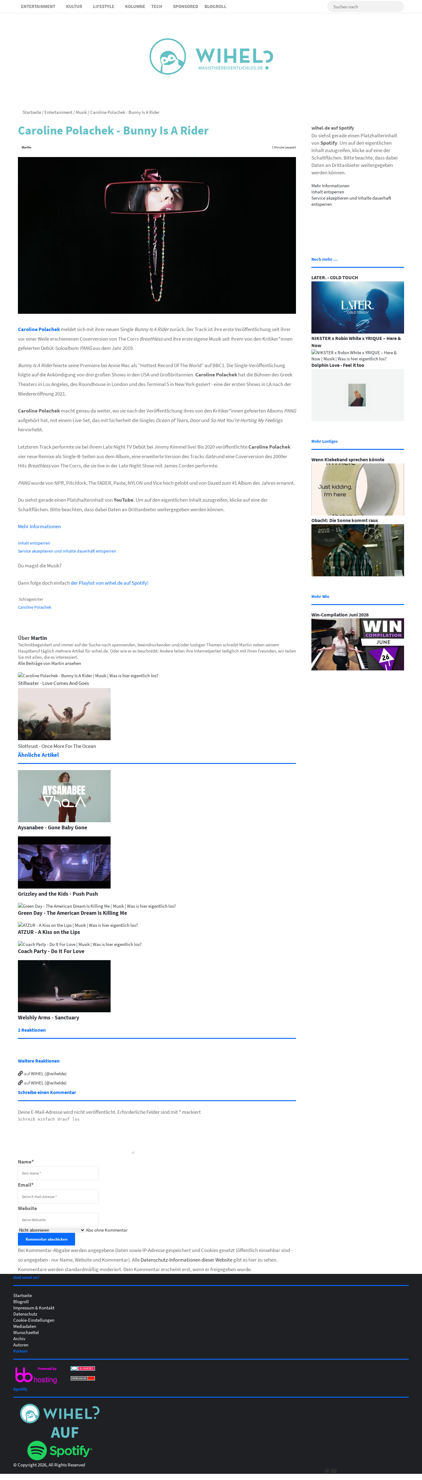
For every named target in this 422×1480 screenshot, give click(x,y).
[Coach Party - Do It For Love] (79, 944)
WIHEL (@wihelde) (49, 1073)
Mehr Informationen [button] (39, 526)
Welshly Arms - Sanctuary (48, 1017)
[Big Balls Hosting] (36, 1384)
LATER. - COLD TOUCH (334, 277)
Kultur (74, 6)
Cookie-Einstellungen (33, 1320)
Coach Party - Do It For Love (51, 951)
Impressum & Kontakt (33, 1307)
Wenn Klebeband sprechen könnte (347, 459)
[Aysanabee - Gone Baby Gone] (64, 820)
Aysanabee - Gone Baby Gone (52, 827)
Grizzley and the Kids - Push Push (58, 893)
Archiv (19, 1338)
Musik (81, 112)
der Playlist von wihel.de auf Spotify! (110, 582)
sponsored (185, 6)
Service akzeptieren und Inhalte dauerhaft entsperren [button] (67, 551)
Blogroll (215, 6)
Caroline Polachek (39, 329)
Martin (26, 147)
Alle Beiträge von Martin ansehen (49, 663)
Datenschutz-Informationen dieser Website (186, 1259)
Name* (26, 1161)
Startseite (31, 112)
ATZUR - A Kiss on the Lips (49, 931)
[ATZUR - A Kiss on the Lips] (78, 925)
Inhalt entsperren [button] (34, 543)
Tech (156, 6)
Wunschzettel (26, 1332)
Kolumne (135, 6)
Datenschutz (25, 1314)
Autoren (20, 1344)
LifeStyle (103, 6)
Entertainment (38, 6)
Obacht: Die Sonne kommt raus (344, 520)
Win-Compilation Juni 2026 (340, 614)
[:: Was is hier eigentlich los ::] (211, 56)
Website (27, 1208)
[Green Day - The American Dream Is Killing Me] (97, 906)
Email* (26, 1184)
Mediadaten (24, 1326)
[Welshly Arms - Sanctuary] (64, 1010)
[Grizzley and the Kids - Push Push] (64, 887)
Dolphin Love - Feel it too (337, 365)
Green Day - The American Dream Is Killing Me (72, 912)
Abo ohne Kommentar (107, 1230)
